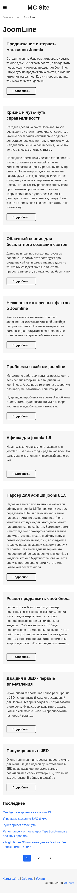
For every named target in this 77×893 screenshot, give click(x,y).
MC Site (38, 7)
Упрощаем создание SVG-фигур (25, 818)
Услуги (40, 878)
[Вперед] (50, 858)
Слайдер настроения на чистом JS (27, 812)
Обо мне (27, 878)
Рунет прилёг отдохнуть (19, 825)
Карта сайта (11, 878)
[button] (5, 7)
